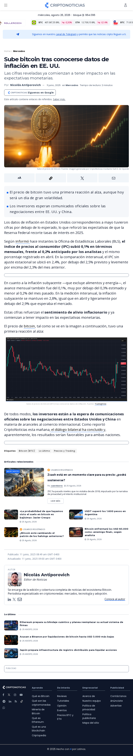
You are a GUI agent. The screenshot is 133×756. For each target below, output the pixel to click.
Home (7, 51)
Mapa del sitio (90, 723)
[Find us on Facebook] (3, 695)
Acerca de (88, 696)
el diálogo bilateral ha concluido (77, 429)
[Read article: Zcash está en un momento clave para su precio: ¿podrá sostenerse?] (24, 482)
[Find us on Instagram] (15, 695)
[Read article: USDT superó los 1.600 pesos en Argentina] (76, 514)
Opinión (61, 705)
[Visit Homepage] (65, 5)
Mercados (19, 51)
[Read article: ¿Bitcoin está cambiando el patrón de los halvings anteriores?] (11, 532)
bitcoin (29, 326)
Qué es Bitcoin (40, 696)
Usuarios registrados (62, 470)
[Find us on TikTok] (21, 701)
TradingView (100, 403)
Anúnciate (116, 701)
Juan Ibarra (57, 486)
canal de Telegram (66, 34)
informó (22, 241)
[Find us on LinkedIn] (10, 701)
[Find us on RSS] (16, 701)
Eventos (62, 710)
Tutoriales (63, 701)
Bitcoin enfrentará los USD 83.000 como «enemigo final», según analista (106, 531)
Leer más (57, 500)
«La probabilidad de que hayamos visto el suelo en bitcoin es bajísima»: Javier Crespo (41, 514)
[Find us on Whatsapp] (4, 708)
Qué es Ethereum (38, 720)
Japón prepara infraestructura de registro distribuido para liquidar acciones (68, 650)
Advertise (116, 705)
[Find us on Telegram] (4, 701)
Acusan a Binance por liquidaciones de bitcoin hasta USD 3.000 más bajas (67, 636)
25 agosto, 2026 (73, 486)
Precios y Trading (64, 450)
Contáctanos (118, 696)
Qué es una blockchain (39, 728)
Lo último (44, 450)
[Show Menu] (5, 5)
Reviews (62, 696)
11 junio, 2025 (54, 85)
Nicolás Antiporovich (25, 85)
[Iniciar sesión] (125, 5)
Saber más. (59, 99)
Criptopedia (39, 735)
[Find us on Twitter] (9, 695)
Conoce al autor (115, 599)
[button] (66, 177)
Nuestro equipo (91, 701)
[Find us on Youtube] (21, 695)
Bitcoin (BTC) (27, 450)
